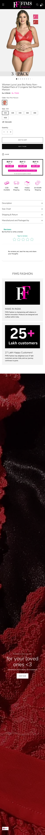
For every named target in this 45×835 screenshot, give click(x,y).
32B (12, 113)
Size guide (8, 122)
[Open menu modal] (3, 4)
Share (7, 154)
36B (27, 113)
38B (34, 113)
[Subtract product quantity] (4, 132)
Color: (10, 98)
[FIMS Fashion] (22, 4)
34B (20, 113)
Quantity (5, 128)
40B (5, 118)
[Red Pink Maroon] (4, 102)
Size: (5, 109)
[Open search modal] (37, 4)
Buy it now (22, 146)
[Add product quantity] (11, 132)
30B (5, 113)
